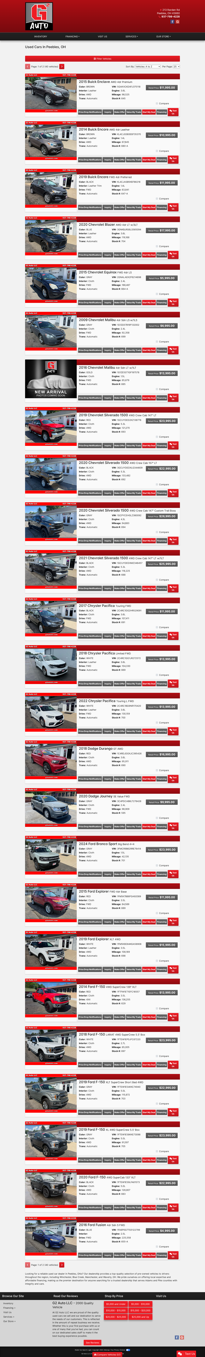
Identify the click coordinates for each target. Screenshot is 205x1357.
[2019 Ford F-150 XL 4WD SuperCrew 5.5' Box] (51, 1140)
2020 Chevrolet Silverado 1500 (118, 463)
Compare (164, 103)
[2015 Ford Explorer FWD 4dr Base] (51, 902)
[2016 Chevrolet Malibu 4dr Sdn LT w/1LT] (51, 378)
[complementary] (196, 1348)
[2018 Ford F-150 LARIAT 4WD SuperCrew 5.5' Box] (51, 1045)
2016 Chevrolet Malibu (107, 367)
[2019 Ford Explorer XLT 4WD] (51, 950)
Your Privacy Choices (118, 1350)
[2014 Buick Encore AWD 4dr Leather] (51, 140)
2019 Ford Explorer (100, 939)
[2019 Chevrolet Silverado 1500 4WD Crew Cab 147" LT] (51, 426)
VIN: (114, 86)
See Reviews (92, 1342)
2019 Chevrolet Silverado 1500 (117, 415)
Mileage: (116, 94)
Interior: (83, 90)
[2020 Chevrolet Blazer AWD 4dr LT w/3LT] (51, 235)
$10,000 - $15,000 (116, 1310)
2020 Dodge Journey (104, 796)
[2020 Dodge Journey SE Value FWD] (51, 807)
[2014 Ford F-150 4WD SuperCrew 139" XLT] (51, 997)
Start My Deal (149, 112)
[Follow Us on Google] (177, 22)
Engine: (116, 90)
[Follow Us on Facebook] (172, 22)
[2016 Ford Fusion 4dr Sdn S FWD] (51, 1236)
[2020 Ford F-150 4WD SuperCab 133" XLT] (51, 1188)
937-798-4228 (170, 16)
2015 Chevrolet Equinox (105, 272)
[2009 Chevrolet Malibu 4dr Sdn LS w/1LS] (51, 331)
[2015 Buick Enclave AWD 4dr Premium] (51, 92)
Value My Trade (133, 112)
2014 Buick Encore (104, 129)
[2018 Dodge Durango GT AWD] (51, 759)
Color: (82, 86)
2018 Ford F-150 (112, 1034)
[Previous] (27, 66)
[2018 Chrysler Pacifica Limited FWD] (51, 664)
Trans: (82, 98)
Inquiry (107, 112)
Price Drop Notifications (90, 112)
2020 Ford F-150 (107, 1177)
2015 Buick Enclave (105, 82)
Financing (162, 112)
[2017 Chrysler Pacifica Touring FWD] (51, 616)
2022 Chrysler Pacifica (106, 701)
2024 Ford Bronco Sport (106, 844)
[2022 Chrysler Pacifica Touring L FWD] (51, 712)
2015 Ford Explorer (103, 891)
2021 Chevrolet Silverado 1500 (121, 558)
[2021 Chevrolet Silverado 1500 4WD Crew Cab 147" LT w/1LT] (51, 569)
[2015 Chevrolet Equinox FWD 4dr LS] (51, 283)
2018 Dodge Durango (101, 748)
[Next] (61, 66)
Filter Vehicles (103, 58)
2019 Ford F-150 (111, 1082)
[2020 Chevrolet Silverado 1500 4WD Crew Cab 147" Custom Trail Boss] (51, 521)
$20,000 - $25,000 (116, 1316)
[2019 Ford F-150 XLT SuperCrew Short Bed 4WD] (51, 1093)
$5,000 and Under (116, 1304)
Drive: (82, 94)
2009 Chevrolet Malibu (108, 320)
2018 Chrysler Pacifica (105, 653)
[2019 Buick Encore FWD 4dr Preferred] (51, 188)
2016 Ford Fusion (102, 1225)
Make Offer (119, 112)
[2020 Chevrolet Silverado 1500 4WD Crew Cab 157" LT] (51, 473)
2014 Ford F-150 (108, 987)
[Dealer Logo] (39, 16)
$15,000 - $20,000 (140, 1310)
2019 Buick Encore (105, 177)
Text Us (174, 112)
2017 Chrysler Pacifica (105, 606)
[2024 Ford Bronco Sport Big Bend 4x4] (51, 855)
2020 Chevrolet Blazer (108, 225)
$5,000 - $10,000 (140, 1304)
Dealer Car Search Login (83, 1350)
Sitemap (106, 1350)
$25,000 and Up (140, 1316)
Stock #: (116, 98)
